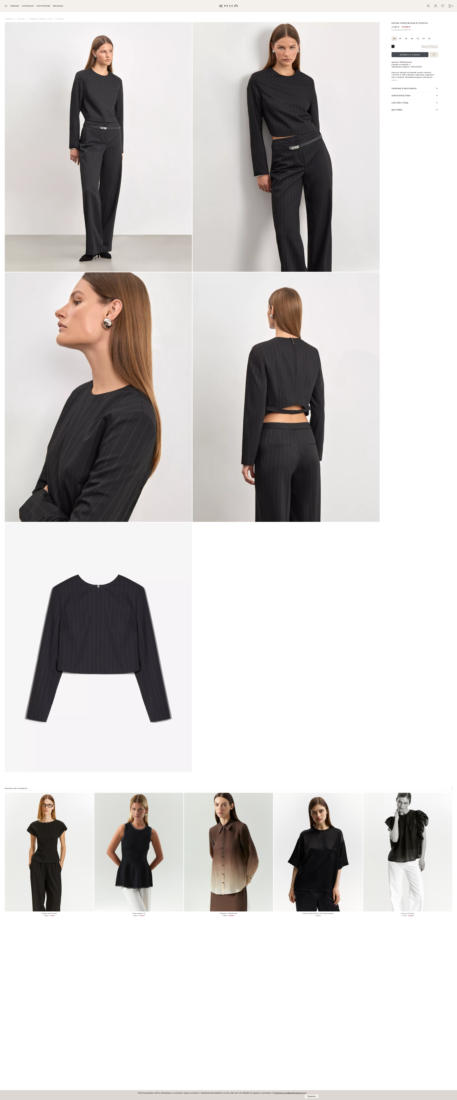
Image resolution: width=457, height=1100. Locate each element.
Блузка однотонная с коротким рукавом (318, 913)
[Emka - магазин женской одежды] (228, 6)
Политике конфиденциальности (290, 1093)
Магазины (58, 6)
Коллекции (28, 6)
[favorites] (442, 6)
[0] (449, 6)
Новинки (14, 6)
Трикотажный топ (139, 913)
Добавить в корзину (410, 54)
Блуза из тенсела (407, 913)
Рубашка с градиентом (228, 913)
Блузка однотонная (49, 913)
